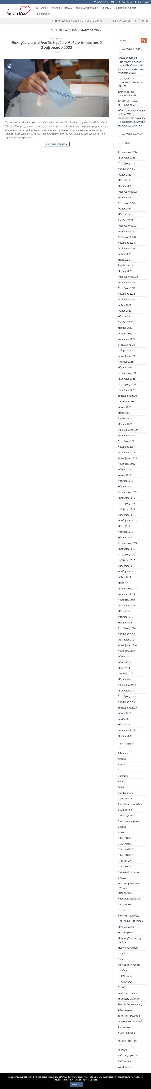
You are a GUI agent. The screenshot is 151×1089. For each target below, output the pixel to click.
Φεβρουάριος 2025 (128, 191)
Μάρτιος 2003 (125, 736)
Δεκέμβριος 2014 (127, 628)
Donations (123, 775)
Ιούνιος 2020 (124, 407)
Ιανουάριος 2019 (126, 497)
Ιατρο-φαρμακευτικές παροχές (128, 885)
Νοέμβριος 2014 (126, 633)
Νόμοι (121, 959)
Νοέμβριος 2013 (126, 701)
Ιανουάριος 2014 (126, 690)
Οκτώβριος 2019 (126, 452)
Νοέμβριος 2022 (126, 293)
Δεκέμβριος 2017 (127, 554)
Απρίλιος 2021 (125, 361)
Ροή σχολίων (124, 1061)
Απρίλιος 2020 (125, 418)
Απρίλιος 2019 (125, 480)
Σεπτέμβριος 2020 (127, 395)
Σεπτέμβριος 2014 (127, 645)
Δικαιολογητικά (125, 815)
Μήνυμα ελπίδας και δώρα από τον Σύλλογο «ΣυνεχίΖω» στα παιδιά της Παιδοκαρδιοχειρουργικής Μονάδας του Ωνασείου (131, 118)
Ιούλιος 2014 (124, 656)
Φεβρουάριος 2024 (128, 225)
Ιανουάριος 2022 (126, 339)
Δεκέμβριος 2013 (127, 696)
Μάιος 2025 (124, 180)
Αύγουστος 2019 (126, 463)
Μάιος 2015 (124, 611)
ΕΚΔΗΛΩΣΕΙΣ (125, 838)
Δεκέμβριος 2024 (127, 203)
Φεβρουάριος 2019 (128, 492)
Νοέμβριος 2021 (126, 350)
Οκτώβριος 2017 (126, 565)
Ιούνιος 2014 (124, 662)
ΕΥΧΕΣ (122, 877)
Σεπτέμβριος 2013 (127, 707)
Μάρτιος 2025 (125, 186)
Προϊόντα (123, 970)
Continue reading (56, 144)
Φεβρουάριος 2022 (128, 333)
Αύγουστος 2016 (126, 599)
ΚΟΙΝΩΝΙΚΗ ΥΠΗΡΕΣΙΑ (131, 921)
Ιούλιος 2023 (124, 254)
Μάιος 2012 (124, 724)
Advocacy (123, 753)
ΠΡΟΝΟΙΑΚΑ (125, 976)
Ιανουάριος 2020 (126, 435)
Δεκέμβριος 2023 (127, 236)
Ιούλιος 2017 (124, 577)
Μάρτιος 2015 (125, 622)
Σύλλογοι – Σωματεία (128, 993)
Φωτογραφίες (125, 1027)
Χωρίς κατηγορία (126, 1032)
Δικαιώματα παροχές (128, 821)
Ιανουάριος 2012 (126, 730)
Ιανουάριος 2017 (126, 594)
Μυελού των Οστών (128, 947)
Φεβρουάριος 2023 (128, 276)
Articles (122, 758)
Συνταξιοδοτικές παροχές (131, 1004)
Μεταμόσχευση (125, 932)
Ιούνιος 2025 (124, 174)
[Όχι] (147, 1082)
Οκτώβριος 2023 (126, 248)
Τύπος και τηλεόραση (129, 1015)
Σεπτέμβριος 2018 (127, 520)
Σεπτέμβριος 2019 (127, 458)
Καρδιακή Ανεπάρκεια (129, 898)
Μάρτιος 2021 (125, 367)
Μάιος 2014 (124, 668)
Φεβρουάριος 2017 (128, 588)
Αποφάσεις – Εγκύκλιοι (130, 804)
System (121, 787)
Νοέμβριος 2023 (126, 242)
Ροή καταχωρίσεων (128, 1055)
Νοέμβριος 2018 (126, 509)
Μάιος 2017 (124, 582)
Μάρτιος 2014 (125, 679)
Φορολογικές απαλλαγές (130, 1021)
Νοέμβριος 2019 (126, 446)
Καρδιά (68, 8)
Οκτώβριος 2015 (126, 605)
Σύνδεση (122, 1049)
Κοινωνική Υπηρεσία (125, 8)
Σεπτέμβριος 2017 (127, 571)
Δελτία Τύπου (125, 809)
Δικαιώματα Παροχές (87, 8)
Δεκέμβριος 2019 (127, 441)
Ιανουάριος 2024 (126, 231)
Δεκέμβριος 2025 (127, 163)
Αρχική (44, 8)
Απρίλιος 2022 (125, 322)
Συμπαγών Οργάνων (128, 998)
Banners (122, 764)
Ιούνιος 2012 (124, 718)
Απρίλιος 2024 (125, 220)
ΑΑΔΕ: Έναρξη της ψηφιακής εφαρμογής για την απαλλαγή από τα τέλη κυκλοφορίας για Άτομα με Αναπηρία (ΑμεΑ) (131, 65)
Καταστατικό (124, 904)
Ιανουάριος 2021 (126, 378)
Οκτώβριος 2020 (126, 390)
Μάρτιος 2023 (125, 271)
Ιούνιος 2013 (124, 713)
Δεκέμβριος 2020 (127, 384)
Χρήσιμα (106, 8)
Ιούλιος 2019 (124, 469)
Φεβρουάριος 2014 (128, 684)
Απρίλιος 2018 (125, 531)
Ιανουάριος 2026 (126, 157)
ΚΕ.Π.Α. (122, 909)
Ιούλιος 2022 (124, 305)
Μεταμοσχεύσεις (126, 926)
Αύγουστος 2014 (126, 650)
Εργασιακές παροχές (128, 872)
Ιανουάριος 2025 (126, 197)
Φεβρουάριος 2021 (128, 373)
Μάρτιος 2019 (125, 486)
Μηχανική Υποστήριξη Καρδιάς (129, 940)
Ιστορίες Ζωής (125, 892)
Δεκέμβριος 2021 (127, 344)
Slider (121, 781)
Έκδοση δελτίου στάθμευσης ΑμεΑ (127, 93)
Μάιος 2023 (124, 259)
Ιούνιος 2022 (124, 310)
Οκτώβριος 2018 (126, 514)
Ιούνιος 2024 (124, 208)
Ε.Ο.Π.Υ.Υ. (123, 832)
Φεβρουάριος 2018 (128, 543)
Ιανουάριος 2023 (126, 282)
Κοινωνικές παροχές (128, 915)
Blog (120, 770)
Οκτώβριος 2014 (126, 639)
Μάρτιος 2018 (125, 537)
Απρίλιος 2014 (125, 673)
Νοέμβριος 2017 (126, 560)
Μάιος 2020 (124, 412)
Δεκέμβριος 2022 (127, 288)
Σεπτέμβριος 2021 (127, 356)
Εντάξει (76, 1084)
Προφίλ (121, 987)
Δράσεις (56, 8)
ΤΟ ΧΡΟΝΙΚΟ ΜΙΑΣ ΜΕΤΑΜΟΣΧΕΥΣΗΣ (128, 103)
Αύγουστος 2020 (126, 401)
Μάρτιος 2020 (125, 424)
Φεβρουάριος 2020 (128, 429)
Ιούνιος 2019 (124, 475)
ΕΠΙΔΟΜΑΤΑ (125, 860)
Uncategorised (125, 792)
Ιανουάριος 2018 (126, 548)
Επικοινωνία (43, 14)
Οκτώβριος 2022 (126, 299)
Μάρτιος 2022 (125, 327)
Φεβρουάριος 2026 (128, 152)
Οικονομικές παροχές (129, 964)
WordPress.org (125, 1066)
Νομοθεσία (123, 953)
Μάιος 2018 (124, 526)
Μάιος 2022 (124, 316)
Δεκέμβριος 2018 (127, 503)
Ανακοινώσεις (56, 38)
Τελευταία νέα (125, 1010)
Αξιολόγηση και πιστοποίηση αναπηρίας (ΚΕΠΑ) (130, 82)
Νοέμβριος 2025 (126, 168)
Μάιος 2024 (124, 214)
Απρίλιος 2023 (125, 265)
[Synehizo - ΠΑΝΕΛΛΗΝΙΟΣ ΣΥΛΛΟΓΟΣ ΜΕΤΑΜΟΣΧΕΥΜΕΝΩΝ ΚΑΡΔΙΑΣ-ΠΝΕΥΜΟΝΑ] (17, 11)
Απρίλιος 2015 (125, 616)
